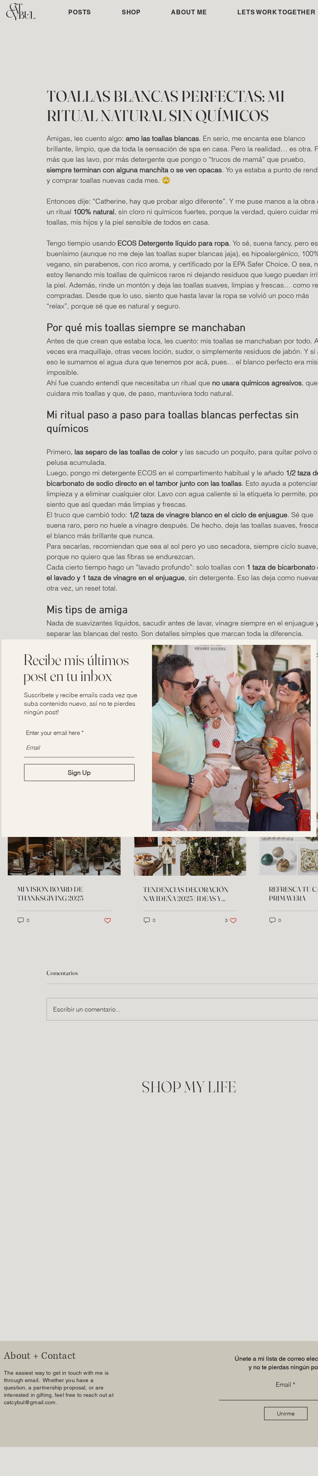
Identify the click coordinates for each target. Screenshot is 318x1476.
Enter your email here (53, 733)
